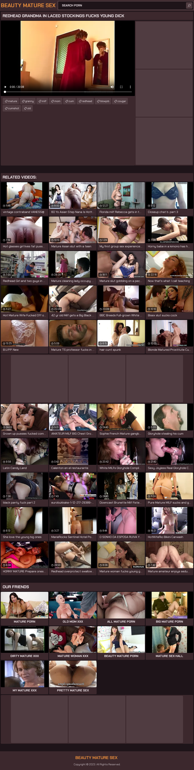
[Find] (189, 5)
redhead (87, 101)
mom (57, 101)
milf (44, 101)
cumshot (13, 108)
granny (29, 101)
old (29, 108)
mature (12, 101)
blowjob (104, 101)
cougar (121, 101)
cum (71, 101)
